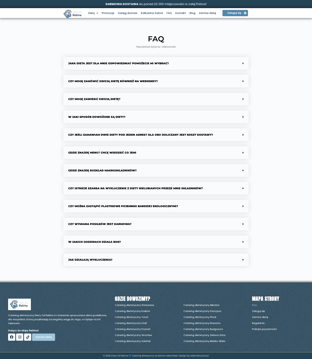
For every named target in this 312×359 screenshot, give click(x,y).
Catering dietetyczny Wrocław (133, 335)
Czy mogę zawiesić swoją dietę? (94, 99)
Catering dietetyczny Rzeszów (202, 323)
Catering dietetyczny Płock (199, 317)
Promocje (108, 13)
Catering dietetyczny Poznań (132, 329)
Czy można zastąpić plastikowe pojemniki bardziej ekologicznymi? (123, 206)
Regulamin (258, 323)
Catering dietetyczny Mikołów (201, 305)
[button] (156, 63)
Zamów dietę (207, 13)
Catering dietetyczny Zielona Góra (204, 335)
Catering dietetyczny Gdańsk (133, 341)
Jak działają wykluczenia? (90, 259)
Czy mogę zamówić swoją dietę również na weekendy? (113, 81)
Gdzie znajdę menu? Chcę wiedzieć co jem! (102, 152)
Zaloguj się (258, 311)
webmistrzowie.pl (199, 355)
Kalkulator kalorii (152, 13)
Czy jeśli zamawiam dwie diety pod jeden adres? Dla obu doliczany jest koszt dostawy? (140, 134)
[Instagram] (19, 337)
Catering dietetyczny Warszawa (134, 305)
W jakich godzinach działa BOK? (94, 241)
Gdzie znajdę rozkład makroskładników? (102, 170)
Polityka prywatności (264, 329)
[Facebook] (11, 337)
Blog (192, 13)
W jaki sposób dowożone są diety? (96, 116)
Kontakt (180, 13)
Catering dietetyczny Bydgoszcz (203, 329)
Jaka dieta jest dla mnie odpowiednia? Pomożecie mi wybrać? (118, 63)
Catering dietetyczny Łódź (131, 323)
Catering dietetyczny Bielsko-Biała (204, 341)
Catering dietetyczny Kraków (132, 311)
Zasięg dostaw (127, 13)
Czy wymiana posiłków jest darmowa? (99, 224)
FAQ (169, 13)
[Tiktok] (27, 337)
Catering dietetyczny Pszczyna (202, 311)
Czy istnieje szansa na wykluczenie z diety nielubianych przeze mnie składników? (135, 188)
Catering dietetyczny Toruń (131, 317)
